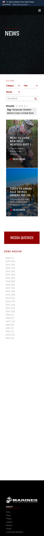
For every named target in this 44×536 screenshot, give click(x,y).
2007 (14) (10, 321)
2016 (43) (10, 291)
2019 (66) (10, 281)
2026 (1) (10, 258)
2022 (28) (10, 271)
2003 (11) (10, 335)
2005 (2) (10, 328)
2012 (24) (10, 304)
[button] (21, 4)
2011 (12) (10, 308)
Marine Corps (22, 500)
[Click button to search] (35, 99)
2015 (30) (10, 294)
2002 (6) (10, 338)
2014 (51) (10, 298)
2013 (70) (10, 301)
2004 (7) (10, 331)
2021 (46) (10, 274)
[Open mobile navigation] (40, 10)
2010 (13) (10, 311)
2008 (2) (10, 318)
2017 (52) (10, 288)
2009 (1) (10, 314)
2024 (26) (10, 264)
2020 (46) (10, 278)
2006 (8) (10, 324)
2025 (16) (10, 261)
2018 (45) (10, 284)
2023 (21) (10, 268)
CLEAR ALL (22, 106)
